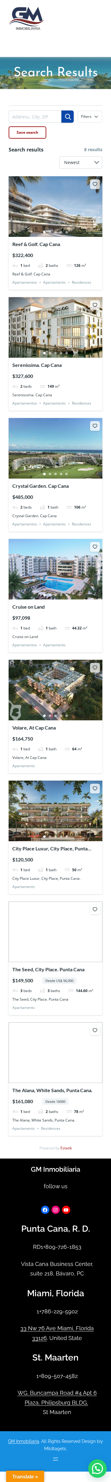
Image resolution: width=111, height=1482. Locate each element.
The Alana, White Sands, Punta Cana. (52, 1090)
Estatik (66, 1148)
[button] (97, 1468)
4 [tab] (61, 232)
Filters (86, 116)
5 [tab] (66, 232)
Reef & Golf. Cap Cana (36, 244)
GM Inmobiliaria (55, 1169)
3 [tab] (55, 232)
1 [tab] (44, 232)
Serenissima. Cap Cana (37, 365)
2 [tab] (50, 232)
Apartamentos (24, 282)
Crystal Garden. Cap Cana (40, 486)
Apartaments (54, 282)
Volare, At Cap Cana (34, 727)
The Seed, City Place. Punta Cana (48, 969)
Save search (27, 132)
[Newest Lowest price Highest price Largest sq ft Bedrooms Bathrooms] (80, 162)
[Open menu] (15, 50)
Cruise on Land (28, 607)
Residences (81, 282)
